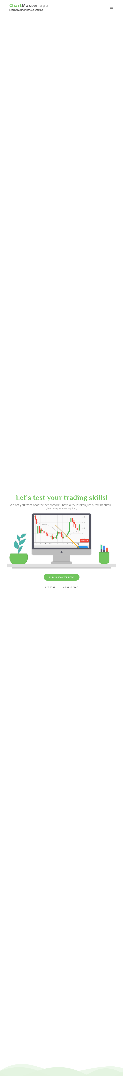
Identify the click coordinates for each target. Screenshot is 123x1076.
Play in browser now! (61, 577)
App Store (51, 587)
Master (23, 5)
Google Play (70, 587)
